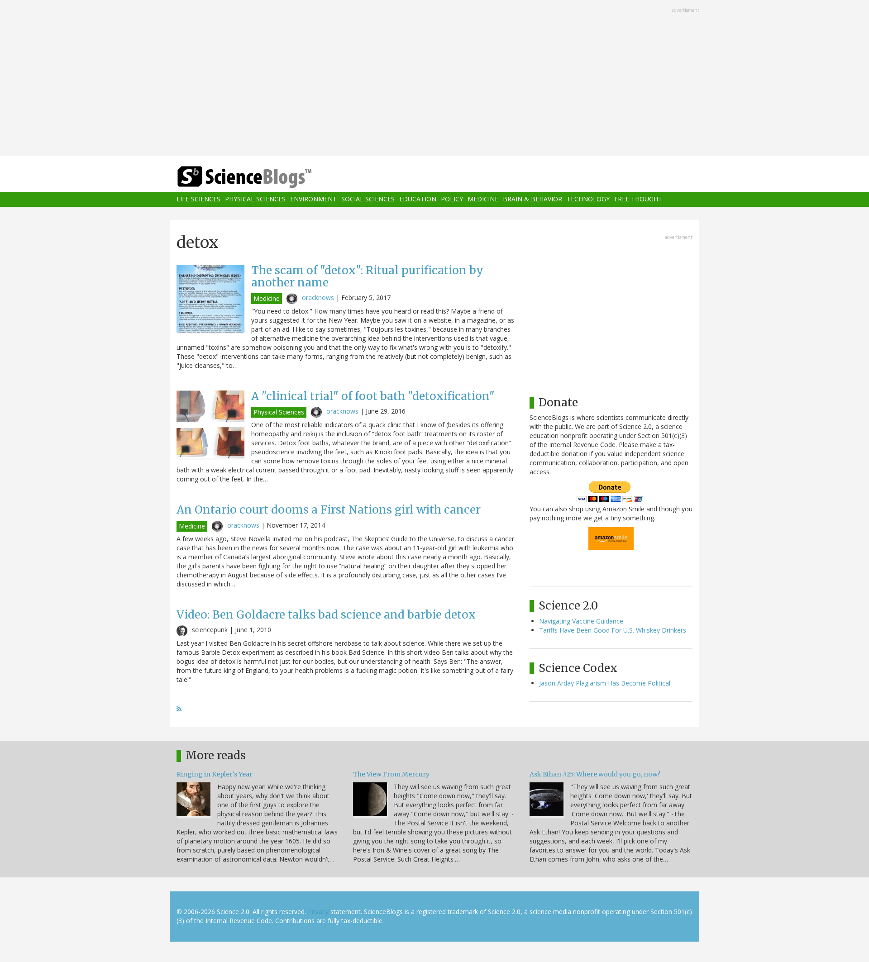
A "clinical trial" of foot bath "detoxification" (373, 396)
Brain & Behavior (532, 199)
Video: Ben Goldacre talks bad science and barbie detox (326, 615)
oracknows (318, 297)
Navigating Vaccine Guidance (581, 621)
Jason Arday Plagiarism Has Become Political (604, 683)
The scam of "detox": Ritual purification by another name (367, 276)
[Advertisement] (434, 78)
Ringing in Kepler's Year (215, 774)
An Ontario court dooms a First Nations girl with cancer (329, 510)
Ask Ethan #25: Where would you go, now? (595, 774)
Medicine (483, 199)
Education (417, 199)
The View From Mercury (391, 774)
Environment (313, 199)
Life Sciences (198, 199)
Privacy (318, 911)
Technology (588, 199)
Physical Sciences (255, 199)
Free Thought (638, 199)
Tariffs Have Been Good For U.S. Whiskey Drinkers (612, 630)
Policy (452, 199)
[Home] (263, 177)
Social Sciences (368, 199)
